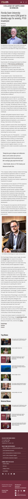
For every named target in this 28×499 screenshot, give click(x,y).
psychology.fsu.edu (22, 317)
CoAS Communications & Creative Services (12, 453)
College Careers (6, 468)
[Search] (23, 2)
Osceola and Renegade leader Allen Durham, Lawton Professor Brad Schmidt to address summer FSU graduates (19, 424)
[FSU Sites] (26, 2)
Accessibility (5, 471)
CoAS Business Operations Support (10, 457)
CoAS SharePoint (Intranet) (8, 450)
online (21, 320)
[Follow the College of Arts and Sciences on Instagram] (9, 474)
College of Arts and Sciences (14, 7)
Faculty (3, 325)
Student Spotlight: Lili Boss (16, 374)
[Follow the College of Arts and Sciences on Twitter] (6, 474)
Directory (5, 466)
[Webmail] (21, 2)
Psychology (4, 323)
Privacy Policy (5, 490)
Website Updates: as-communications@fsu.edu (13, 448)
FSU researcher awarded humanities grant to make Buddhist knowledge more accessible (19, 384)
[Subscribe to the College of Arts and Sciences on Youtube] (14, 474)
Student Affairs (6, 463)
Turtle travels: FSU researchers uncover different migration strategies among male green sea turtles (19, 366)
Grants (2, 327)
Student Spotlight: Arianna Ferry (17, 348)
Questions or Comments (20, 487)
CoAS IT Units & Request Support (10, 455)
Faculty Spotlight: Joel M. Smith (17, 392)
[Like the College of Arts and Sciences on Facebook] (3, 474)
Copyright (4, 492)
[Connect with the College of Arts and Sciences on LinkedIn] (11, 474)
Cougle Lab (6, 259)
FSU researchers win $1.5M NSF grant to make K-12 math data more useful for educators (19, 339)
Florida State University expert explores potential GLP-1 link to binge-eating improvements (18, 357)
